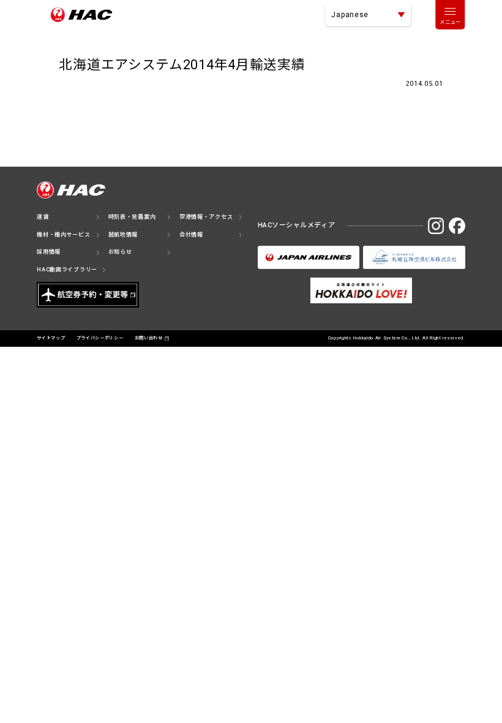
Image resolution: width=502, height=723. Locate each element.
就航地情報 (123, 235)
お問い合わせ (149, 338)
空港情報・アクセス (206, 217)
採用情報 (49, 252)
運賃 (42, 217)
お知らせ (120, 252)
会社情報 (191, 235)
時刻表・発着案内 (132, 217)
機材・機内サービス (63, 235)
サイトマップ (51, 338)
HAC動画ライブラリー (67, 270)
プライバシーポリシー (100, 338)
